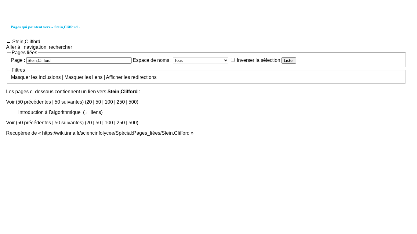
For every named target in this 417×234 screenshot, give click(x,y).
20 (89, 102)
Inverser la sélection (258, 60)
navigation (35, 47)
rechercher (60, 47)
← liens (93, 112)
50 (98, 102)
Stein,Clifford (26, 41)
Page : (18, 60)
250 (121, 102)
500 (133, 102)
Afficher (114, 77)
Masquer (20, 77)
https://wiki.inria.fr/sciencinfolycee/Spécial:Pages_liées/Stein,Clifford (116, 133)
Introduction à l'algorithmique (49, 112)
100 (109, 102)
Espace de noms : (152, 60)
